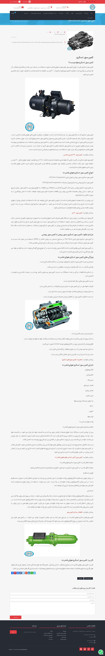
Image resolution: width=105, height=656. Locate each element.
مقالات (67, 13)
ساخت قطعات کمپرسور (48, 633)
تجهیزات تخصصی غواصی (61, 635)
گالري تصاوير (79, 13)
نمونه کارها (64, 637)
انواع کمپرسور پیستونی (48, 635)
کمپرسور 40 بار (77, 213)
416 (54, 32)
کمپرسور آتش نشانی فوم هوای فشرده (68, 457)
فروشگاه (86, 13)
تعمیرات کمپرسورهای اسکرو (72, 359)
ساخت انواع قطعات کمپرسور (50, 13)
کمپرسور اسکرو (88, 578)
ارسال (13, 632)
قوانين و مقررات (63, 639)
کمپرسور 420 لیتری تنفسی (72, 154)
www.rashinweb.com (23, 649)
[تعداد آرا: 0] (11, 37)
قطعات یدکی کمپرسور (74, 512)
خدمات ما (61, 13)
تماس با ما (90, 18)
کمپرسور (80, 578)
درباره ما (26, 13)
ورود (79, 2)
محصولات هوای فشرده (36, 13)
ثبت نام (82, 2)
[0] (14, 13)
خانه (91, 13)
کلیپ (72, 13)
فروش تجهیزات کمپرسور (61, 633)
